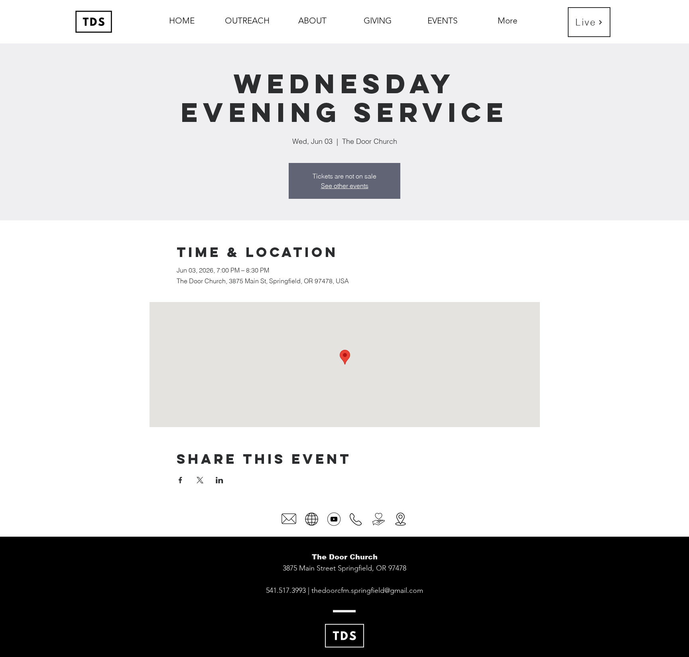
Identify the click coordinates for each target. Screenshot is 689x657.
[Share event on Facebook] (180, 480)
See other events (344, 186)
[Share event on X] (200, 480)
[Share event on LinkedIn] (219, 480)
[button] (312, 17)
